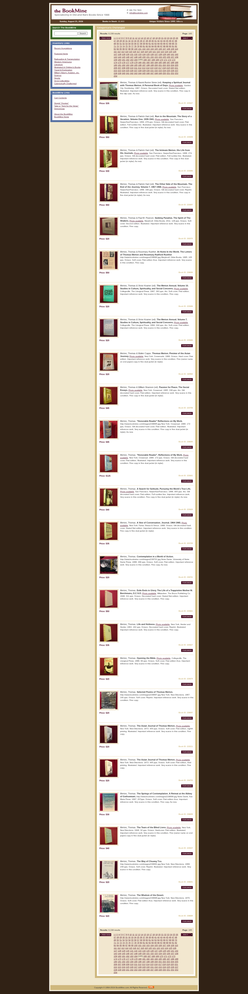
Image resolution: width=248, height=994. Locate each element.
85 (155, 46)
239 (119, 73)
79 (138, 46)
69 (173, 43)
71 (115, 46)
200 (156, 65)
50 (118, 43)
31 (126, 41)
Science (57, 75)
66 (164, 43)
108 (168, 49)
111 (115, 52)
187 (168, 62)
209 (127, 68)
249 (160, 73)
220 (172, 68)
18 (153, 38)
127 (115, 54)
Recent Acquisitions (63, 48)
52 (123, 43)
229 (144, 70)
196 (140, 65)
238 (115, 73)
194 (131, 65)
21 (162, 38)
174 (115, 62)
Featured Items (61, 54)
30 (123, 41)
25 (174, 38)
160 (119, 60)
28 (118, 41)
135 (148, 54)
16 (148, 38)
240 (123, 73)
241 (127, 73)
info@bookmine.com (138, 13)
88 (164, 46)
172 (169, 60)
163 (131, 60)
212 (139, 68)
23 (168, 38)
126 (174, 52)
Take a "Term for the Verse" (66, 106)
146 (127, 57)
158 (176, 57)
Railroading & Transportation (67, 59)
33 (132, 41)
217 (160, 68)
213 (144, 68)
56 (135, 43)
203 (168, 65)
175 (119, 62)
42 (158, 41)
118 (142, 52)
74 (123, 46)
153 (156, 57)
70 (176, 43)
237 (176, 70)
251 (168, 73)
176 (123, 62)
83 (150, 46)
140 (168, 54)
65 (161, 43)
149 (140, 57)
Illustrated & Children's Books (67, 67)
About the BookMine (63, 114)
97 (126, 49)
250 (164, 73)
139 (164, 54)
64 (158, 43)
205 (176, 65)
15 (145, 38)
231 (152, 70)
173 (173, 60)
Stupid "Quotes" (61, 103)
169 (157, 60)
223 (119, 70)
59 (144, 43)
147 (131, 57)
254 (115, 76)
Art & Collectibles (61, 81)
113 (123, 52)
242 (131, 73)
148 (136, 57)
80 (141, 46)
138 (160, 54)
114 (126, 52)
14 (142, 38)
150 (144, 57)
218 (164, 68)
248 (156, 73)
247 (152, 73)
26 (177, 38)
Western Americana (63, 62)
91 (173, 46)
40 (153, 41)
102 (144, 49)
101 (140, 49)
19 (156, 38)
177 (127, 62)
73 (121, 46)
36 (141, 41)
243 (136, 73)
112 (119, 52)
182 (148, 62)
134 (144, 54)
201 (160, 65)
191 (119, 65)
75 (126, 46)
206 (115, 68)
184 (156, 62)
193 (127, 65)
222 (115, 70)
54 (129, 43)
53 (126, 43)
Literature (58, 64)
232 (156, 70)
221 (176, 68)
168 (153, 60)
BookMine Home (61, 117)
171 (165, 60)
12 (136, 38)
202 (164, 65)
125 (170, 52)
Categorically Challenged (65, 83)
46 (170, 41)
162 (127, 60)
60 (147, 43)
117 (138, 52)
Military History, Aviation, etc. (66, 73)
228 (140, 70)
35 (138, 41)
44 (164, 41)
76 (129, 46)
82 (147, 46)
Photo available (176, 85)
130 (127, 54)
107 (164, 49)
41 (155, 41)
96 (123, 49)
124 (166, 52)
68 (170, 43)
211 (135, 68)
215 (152, 68)
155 (164, 57)
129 (123, 54)
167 (149, 60)
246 (148, 73)
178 (131, 62)
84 (153, 46)
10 (130, 38)
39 (150, 41)
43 (161, 41)
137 (156, 54)
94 (118, 49)
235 (168, 70)
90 (170, 46)
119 (146, 52)
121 (154, 52)
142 (176, 54)
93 (115, 49)
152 (152, 57)
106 (160, 49)
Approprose (59, 109)
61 (150, 43)
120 (150, 52)
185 (160, 62)
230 (148, 70)
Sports (57, 78)
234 (164, 70)
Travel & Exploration (63, 70)
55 (132, 43)
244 (140, 73)
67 (167, 43)
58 (141, 43)
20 (159, 38)
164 (136, 60)
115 (130, 52)
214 (148, 68)
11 (133, 38)
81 (144, 46)
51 (121, 43)
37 (144, 41)
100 (136, 49)
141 (172, 54)
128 (119, 54)
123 (162, 52)
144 (119, 57)
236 (172, 70)
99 (132, 49)
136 (152, 54)
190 (115, 65)
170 (161, 60)
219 (168, 68)
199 (152, 65)
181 (144, 62)
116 (134, 52)
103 (148, 49)
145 (123, 57)
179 (136, 62)
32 (129, 41)
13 (139, 38)
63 (155, 43)
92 (176, 46)
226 (131, 70)
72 (118, 46)
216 (156, 68)
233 (160, 70)
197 (144, 65)
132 (136, 54)
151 (148, 57)
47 (173, 41)
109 (172, 49)
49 (115, 43)
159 (115, 60)
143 (115, 57)
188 (172, 62)
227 (136, 70)
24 (171, 38)
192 (123, 65)
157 (172, 57)
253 (176, 73)
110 (176, 49)
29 (121, 41)
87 (161, 46)
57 (138, 43)
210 (131, 68)
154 (160, 57)
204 (172, 65)
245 (144, 73)
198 (148, 65)
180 (140, 62)
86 (158, 46)
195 (136, 65)
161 (123, 60)
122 (158, 52)
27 (115, 41)
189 (176, 62)
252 (172, 73)
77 (132, 46)
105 (156, 49)
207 (119, 68)
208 (123, 68)
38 (147, 41)
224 (123, 70)
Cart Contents (60, 98)
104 (152, 49)
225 (127, 70)
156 (168, 57)
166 (145, 60)
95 (121, 49)
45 (167, 41)
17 (151, 38)
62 (153, 43)
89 (167, 46)
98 (129, 49)
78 (135, 46)
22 (165, 38)
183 (152, 62)
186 (164, 62)
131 (131, 54)
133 (140, 54)
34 (135, 41)
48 (176, 41)
